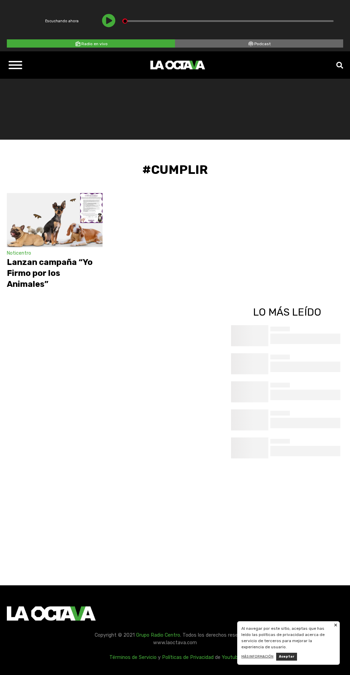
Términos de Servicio (133, 657)
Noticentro (19, 253)
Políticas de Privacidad (188, 657)
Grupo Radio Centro (158, 635)
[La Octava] (177, 65)
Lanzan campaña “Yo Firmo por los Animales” (50, 273)
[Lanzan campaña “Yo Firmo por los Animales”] (55, 220)
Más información (257, 656)
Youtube (231, 657)
